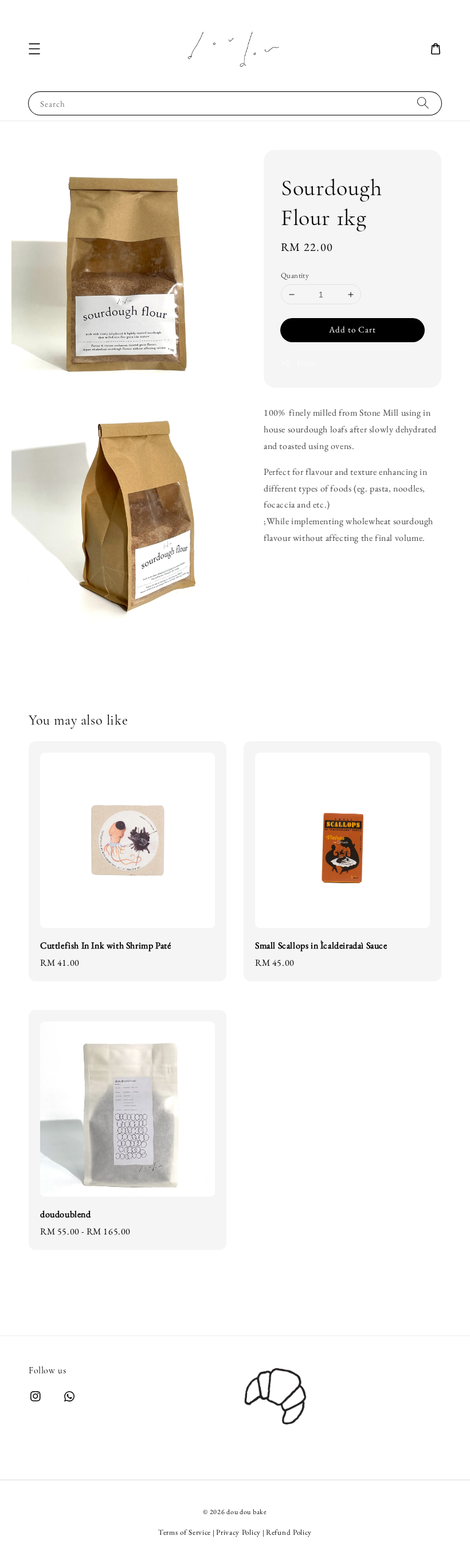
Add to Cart (352, 329)
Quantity (295, 275)
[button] (34, 48)
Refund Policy (289, 1532)
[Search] (423, 103)
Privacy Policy (238, 1532)
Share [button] (306, 363)
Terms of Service (184, 1532)
